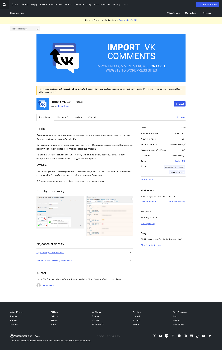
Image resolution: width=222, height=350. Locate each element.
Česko (37, 336)
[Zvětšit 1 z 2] (80, 199)
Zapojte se (137, 312)
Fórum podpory (148, 223)
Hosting (13, 320)
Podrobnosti (45, 117)
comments (169, 167)
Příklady (54, 312)
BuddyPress (178, 324)
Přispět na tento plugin (151, 245)
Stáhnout (180, 104)
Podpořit (136, 320)
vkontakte (173, 172)
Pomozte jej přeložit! (128, 20)
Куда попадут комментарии (50, 252)
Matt (175, 316)
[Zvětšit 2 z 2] (130, 199)
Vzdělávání (96, 312)
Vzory (53, 324)
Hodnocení (62, 117)
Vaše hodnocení (148, 201)
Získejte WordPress (208, 4)
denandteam (64, 106)
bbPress (177, 320)
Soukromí (14, 324)
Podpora (181, 117)
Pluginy (54, 320)
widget (181, 172)
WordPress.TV (98, 324)
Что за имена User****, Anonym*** (54, 261)
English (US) (180, 161)
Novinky (13, 316)
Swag (136, 324)
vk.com (181, 167)
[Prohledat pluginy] (37, 28)
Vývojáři (92, 117)
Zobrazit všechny (177, 201)
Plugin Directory (17, 13)
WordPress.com (180, 312)
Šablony (54, 316)
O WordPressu (16, 312)
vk (176, 167)
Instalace (77, 117)
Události (136, 316)
